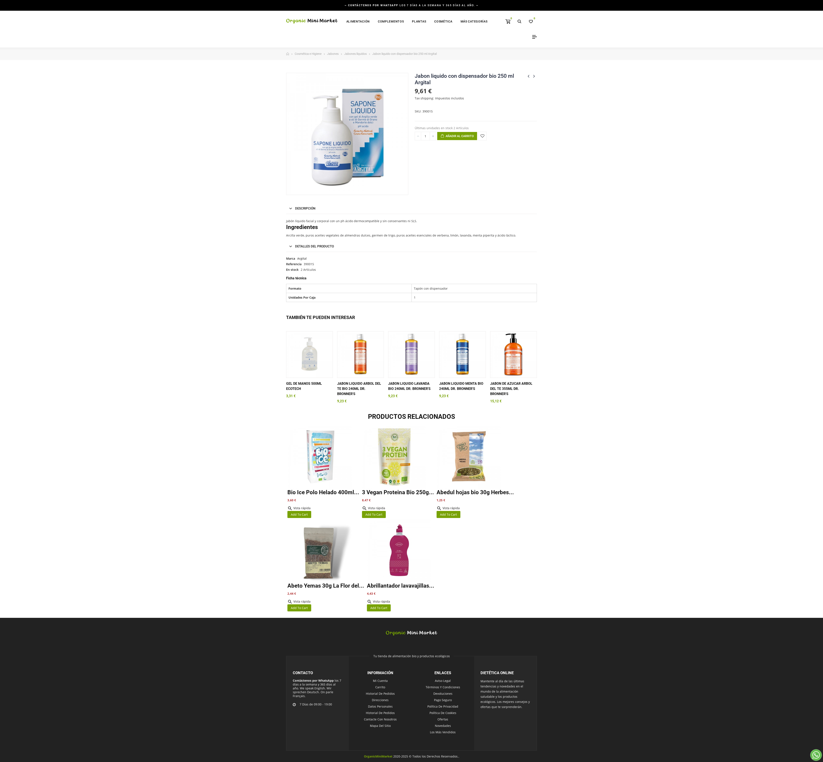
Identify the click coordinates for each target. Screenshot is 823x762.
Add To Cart (299, 514)
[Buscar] (519, 21)
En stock (292, 270)
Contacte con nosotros (380, 719)
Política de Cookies (443, 713)
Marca (290, 258)
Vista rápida (299, 508)
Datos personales (380, 706)
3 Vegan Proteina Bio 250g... (398, 492)
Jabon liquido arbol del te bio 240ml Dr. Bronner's (359, 389)
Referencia (294, 264)
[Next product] (534, 76)
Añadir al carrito (459, 136)
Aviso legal (443, 681)
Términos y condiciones (443, 687)
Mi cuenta (380, 681)
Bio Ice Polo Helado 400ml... (323, 492)
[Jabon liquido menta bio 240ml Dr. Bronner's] (462, 354)
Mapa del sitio (380, 726)
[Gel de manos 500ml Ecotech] (309, 354)
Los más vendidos (443, 732)
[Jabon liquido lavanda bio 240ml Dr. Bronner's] (411, 354)
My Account (533, 37)
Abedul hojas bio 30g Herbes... (475, 492)
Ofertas (442, 719)
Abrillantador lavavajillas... (400, 585)
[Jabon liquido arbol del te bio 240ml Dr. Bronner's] (360, 354)
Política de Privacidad (442, 706)
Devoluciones (442, 694)
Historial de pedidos (380, 694)
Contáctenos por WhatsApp (313, 680)
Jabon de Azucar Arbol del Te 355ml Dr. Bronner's (511, 389)
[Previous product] (528, 76)
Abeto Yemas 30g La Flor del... (325, 585)
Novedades (443, 726)
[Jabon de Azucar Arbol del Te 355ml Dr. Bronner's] (513, 354)
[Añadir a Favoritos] (482, 136)
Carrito (380, 687)
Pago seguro (443, 700)
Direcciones (380, 700)
